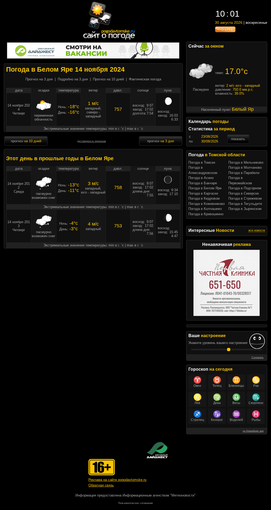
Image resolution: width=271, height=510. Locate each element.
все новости (257, 230)
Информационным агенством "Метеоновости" (159, 495)
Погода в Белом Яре (205, 188)
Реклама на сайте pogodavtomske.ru (117, 480)
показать (238, 139)
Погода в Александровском (202, 170)
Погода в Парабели (243, 173)
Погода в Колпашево (205, 209)
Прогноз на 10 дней (108, 79)
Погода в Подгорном (244, 188)
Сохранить (257, 357)
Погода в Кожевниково (206, 204)
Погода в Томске (201, 162)
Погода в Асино (201, 178)
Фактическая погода (145, 79)
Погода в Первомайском (240, 180)
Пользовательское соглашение (135, 503)
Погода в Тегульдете (245, 204)
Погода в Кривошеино (205, 214)
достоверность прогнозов (91, 141)
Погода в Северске (243, 193)
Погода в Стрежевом (245, 198)
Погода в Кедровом (204, 198)
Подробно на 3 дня (73, 79)
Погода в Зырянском (244, 209)
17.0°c (236, 71)
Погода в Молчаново (245, 167)
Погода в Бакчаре (202, 183)
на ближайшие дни (253, 431)
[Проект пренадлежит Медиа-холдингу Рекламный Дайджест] (157, 450)
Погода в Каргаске (203, 193)
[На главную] (109, 40)
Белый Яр (243, 109)
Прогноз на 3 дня (39, 79)
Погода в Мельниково (245, 162)
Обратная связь (101, 485)
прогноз (26, 141)
